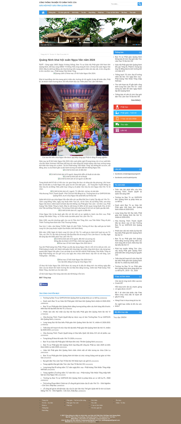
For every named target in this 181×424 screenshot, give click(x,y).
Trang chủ (44, 54)
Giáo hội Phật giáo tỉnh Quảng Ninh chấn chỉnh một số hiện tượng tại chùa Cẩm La (76, 350)
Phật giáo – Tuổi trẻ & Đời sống (76, 400)
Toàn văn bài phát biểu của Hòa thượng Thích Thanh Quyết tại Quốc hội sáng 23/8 (128, 192)
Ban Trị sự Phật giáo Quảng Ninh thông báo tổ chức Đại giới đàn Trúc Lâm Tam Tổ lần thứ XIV (128, 59)
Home (43, 12)
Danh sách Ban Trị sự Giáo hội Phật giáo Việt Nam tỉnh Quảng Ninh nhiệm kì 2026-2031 (76, 301)
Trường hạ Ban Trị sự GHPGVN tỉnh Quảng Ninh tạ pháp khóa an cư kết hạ (71, 298)
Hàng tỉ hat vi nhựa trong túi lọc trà (128, 300)
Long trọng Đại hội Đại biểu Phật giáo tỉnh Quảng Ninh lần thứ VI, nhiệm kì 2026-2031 (76, 322)
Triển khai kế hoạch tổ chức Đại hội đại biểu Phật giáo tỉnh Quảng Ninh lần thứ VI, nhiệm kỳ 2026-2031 (128, 261)
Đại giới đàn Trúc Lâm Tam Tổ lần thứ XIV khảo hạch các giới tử (67, 361)
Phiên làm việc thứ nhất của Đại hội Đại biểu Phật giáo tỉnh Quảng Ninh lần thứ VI (76, 312)
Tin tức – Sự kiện (47, 403)
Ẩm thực (124, 12)
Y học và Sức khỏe (113, 12)
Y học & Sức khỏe (97, 405)
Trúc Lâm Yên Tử (46, 45)
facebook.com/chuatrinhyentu (126, 177)
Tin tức (83, 12)
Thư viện (133, 12)
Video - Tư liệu (120, 403)
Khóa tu (44, 405)
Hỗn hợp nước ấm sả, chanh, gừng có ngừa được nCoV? (128, 288)
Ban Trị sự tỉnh (61, 54)
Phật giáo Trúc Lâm (73, 403)
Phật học (101, 12)
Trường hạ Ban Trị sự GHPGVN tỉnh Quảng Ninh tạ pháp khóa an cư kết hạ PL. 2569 (76, 378)
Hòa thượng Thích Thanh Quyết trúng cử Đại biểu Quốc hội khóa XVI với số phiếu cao (76, 333)
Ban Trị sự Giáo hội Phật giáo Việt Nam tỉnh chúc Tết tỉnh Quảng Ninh (69, 342)
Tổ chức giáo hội (63, 12)
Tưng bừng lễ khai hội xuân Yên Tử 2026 (58, 338)
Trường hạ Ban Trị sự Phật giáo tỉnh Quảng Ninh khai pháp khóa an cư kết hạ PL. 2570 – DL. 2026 (128, 268)
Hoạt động (92, 12)
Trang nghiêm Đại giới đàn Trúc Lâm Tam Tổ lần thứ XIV (64, 364)
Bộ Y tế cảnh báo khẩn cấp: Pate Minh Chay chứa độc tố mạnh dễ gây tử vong (128, 295)
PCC (97, 422)
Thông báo (52, 12)
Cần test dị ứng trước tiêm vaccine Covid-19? (128, 282)
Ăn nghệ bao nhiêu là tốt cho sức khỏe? (128, 305)
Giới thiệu (75, 12)
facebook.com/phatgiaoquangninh (127, 174)
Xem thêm (135, 100)
